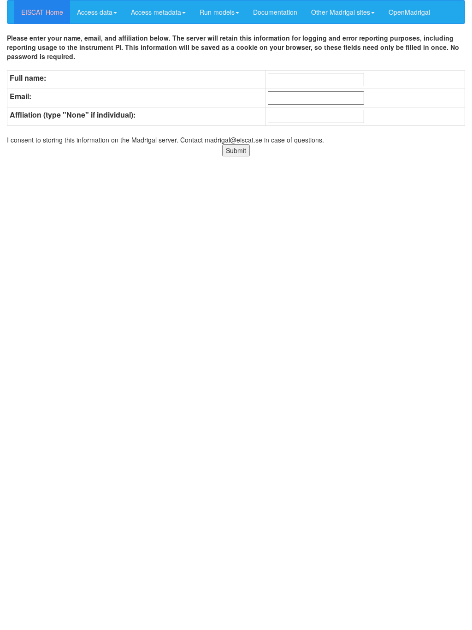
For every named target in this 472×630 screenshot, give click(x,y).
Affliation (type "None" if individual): (73, 115)
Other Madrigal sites (340, 12)
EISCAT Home (42, 12)
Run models (217, 12)
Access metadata (156, 12)
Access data (94, 12)
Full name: (28, 78)
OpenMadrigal (409, 12)
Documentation (275, 12)
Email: (20, 96)
